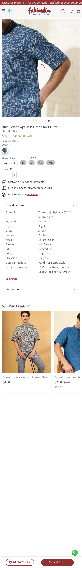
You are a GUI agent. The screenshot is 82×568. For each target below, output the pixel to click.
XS (5, 162)
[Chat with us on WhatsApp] (75, 552)
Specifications (15, 205)
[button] (5, 150)
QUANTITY (7, 169)
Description (13, 289)
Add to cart (60, 562)
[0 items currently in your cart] (77, 11)
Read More (32, 194)
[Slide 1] (30, 120)
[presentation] (63, 11)
